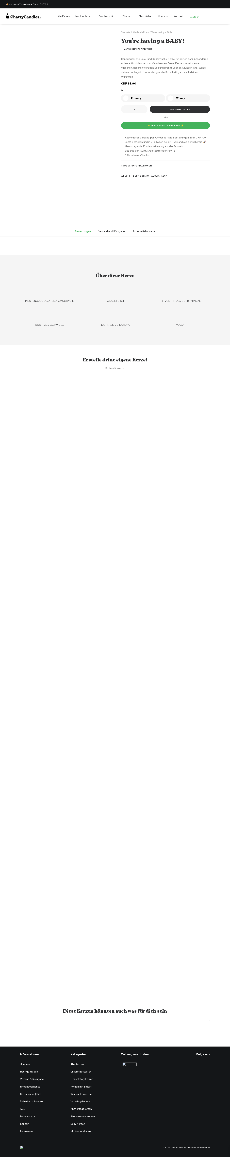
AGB (22, 1108)
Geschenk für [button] (106, 16)
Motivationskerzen (81, 1131)
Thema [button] (126, 16)
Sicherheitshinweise (31, 1101)
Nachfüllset (146, 16)
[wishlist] (216, 16)
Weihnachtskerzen (81, 1094)
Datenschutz (27, 1116)
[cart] (221, 16)
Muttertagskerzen (81, 1108)
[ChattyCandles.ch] (24, 16)
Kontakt (178, 16)
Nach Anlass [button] (82, 16)
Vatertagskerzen (80, 1101)
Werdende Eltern (141, 32)
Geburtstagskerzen (82, 1079)
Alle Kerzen (63, 16)
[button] (211, 16)
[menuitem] (63, 16)
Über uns (163, 16)
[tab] (165, 166)
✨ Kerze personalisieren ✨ (165, 125)
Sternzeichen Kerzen (83, 1116)
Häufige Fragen (29, 1071)
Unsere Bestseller (81, 1071)
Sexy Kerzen (78, 1123)
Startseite (125, 32)
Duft (124, 90)
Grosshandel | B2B (30, 1094)
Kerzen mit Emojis (81, 1086)
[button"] (202, 1064)
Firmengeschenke (30, 1086)
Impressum (26, 1131)
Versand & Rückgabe (32, 1079)
